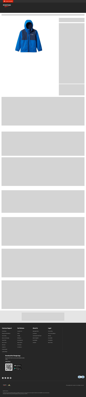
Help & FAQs (4, 340)
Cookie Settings (4, 351)
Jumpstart (34, 342)
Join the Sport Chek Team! (37, 335)
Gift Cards (3, 344)
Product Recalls (4, 349)
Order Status (4, 331)
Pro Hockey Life (20, 340)
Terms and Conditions (52, 333)
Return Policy (50, 342)
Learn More (7, 361)
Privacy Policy (50, 331)
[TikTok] (5, 378)
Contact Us (4, 347)
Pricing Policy (50, 340)
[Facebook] (3, 378)
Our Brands (35, 333)
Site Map (49, 335)
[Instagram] (8, 378)
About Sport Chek (36, 331)
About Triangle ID (35, 337)
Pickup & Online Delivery (6, 333)
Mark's (18, 333)
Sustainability (35, 340)
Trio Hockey (19, 344)
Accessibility (50, 337)
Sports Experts (19, 342)
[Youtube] (10, 378)
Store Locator (4, 342)
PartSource (19, 337)
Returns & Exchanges (5, 337)
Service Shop (4, 335)
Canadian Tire (19, 331)
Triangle (18, 335)
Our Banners (19, 347)
